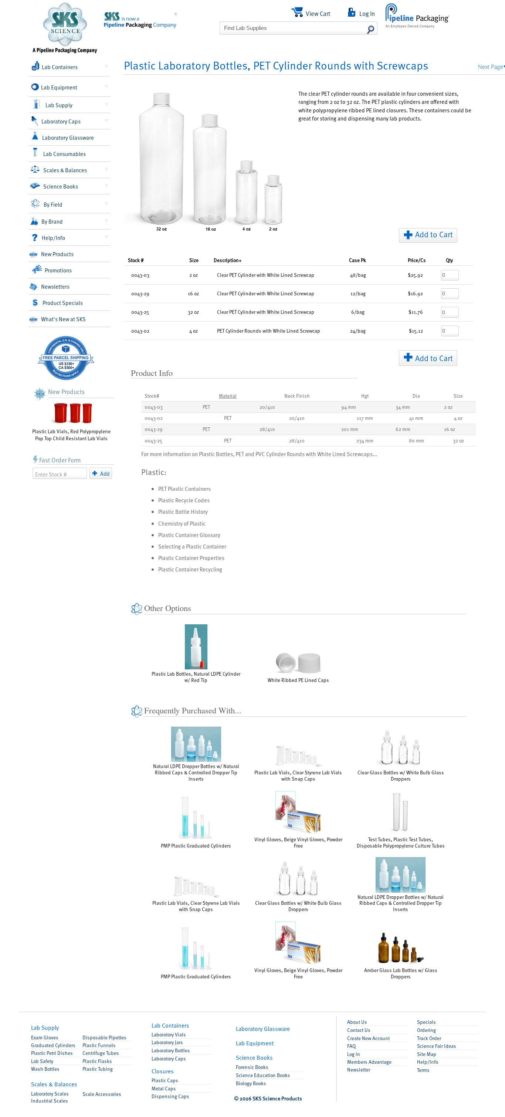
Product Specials (63, 302)
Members (369, 1061)
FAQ (351, 1045)
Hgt (365, 395)
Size (194, 260)
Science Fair (436, 1045)
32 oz (458, 440)
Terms (423, 1069)
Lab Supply (58, 105)
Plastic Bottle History (183, 511)
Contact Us (358, 1029)
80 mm (416, 440)
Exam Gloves (44, 1037)
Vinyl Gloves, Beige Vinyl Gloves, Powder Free (298, 842)
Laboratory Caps (61, 121)
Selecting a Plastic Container (192, 546)
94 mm (348, 406)
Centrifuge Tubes (100, 1052)
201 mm (349, 428)
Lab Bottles (171, 1050)
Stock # (136, 260)
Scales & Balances (65, 170)
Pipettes (104, 1037)
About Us (357, 1021)
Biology (251, 1083)
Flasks (97, 1061)
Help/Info (53, 237)
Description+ (227, 260)
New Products (57, 254)
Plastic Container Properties (191, 557)
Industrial (49, 1100)
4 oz (458, 417)
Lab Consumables (64, 153)
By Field (53, 204)
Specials (426, 1021)
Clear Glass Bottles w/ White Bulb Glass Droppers (400, 775)
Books (254, 1057)
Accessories (101, 1093)
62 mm (403, 428)
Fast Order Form (60, 459)
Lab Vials (169, 1034)
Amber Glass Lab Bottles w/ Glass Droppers (400, 973)
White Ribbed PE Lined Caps (298, 679)
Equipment (255, 1043)
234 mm (364, 440)
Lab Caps (169, 1058)
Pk (357, 260)
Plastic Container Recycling (190, 569)
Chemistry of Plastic (182, 523)
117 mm (365, 417)
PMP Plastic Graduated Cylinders (196, 845)
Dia (416, 395)
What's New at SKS (63, 319)
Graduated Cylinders (53, 1045)
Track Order (429, 1038)
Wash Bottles (45, 1068)
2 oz (448, 406)
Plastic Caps (165, 1080)
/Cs (417, 260)
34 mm (403, 406)
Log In (353, 1053)
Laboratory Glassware (68, 137)
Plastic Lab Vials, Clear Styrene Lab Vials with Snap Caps (298, 775)
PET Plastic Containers (184, 488)
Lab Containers (60, 67)
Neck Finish (297, 395)
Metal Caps (164, 1088)
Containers (170, 1025)
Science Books (60, 186)
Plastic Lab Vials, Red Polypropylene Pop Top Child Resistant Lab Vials (71, 435)
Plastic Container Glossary (189, 535)
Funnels (99, 1045)
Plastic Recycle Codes (184, 500)
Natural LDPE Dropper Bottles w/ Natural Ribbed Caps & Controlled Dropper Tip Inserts (196, 772)
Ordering (426, 1029)
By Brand (52, 221)
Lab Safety (42, 1061)
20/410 (267, 406)
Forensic (252, 1066)
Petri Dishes (52, 1052)
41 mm (416, 417)
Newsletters (55, 286)
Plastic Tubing (97, 1068)
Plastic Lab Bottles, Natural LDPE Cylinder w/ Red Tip (196, 676)
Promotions (58, 270)
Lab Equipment (59, 87)
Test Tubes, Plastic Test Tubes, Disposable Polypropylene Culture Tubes (401, 842)
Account (368, 1038)
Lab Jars (167, 1042)
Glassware (263, 1028)
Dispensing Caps (170, 1096)
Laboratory (50, 1093)
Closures (163, 1071)
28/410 (267, 428)
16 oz (449, 428)
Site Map (426, 1053)
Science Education (263, 1075)
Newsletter (358, 1069)
